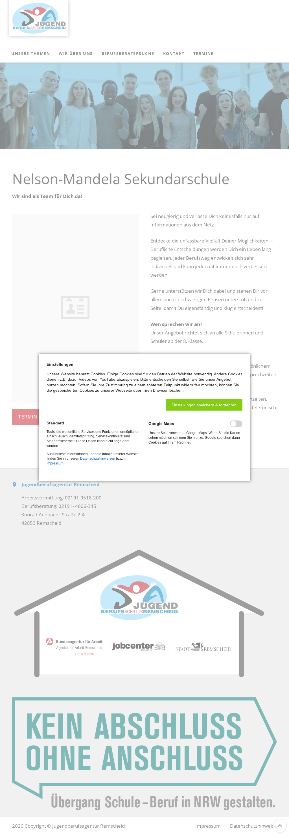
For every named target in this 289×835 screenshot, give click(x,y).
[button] (204, 405)
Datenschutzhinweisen (97, 459)
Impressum (55, 463)
